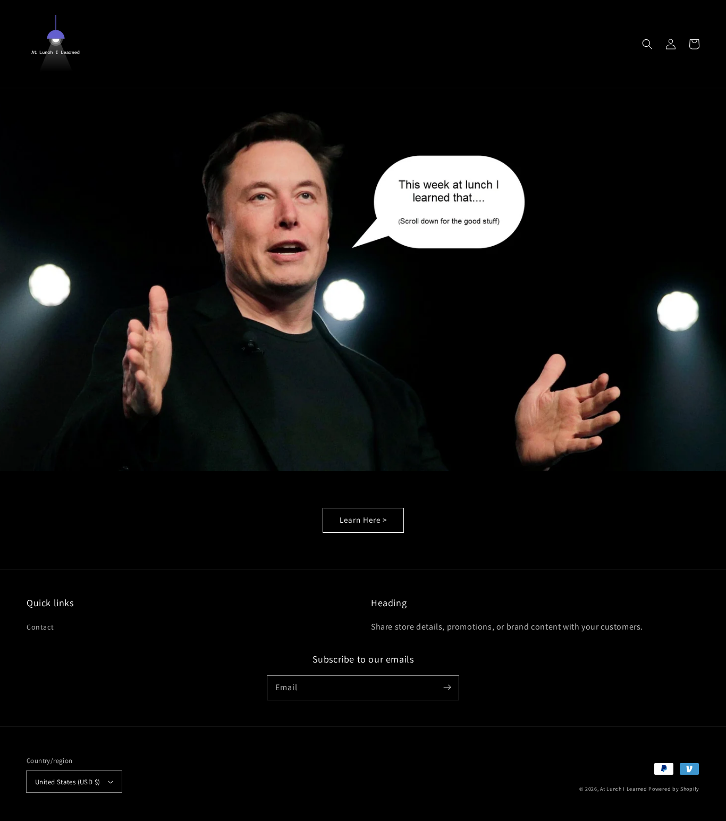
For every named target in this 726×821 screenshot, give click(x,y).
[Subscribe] (447, 687)
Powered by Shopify (673, 788)
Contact (40, 627)
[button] (647, 44)
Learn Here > (363, 520)
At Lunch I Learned (623, 788)
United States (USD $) (67, 781)
